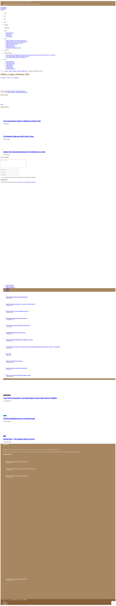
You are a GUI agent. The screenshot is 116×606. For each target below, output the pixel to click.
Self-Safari (8, 354)
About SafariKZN (10, 61)
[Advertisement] (13, 589)
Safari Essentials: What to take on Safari (14, 43)
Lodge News (8, 35)
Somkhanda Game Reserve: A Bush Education (16, 318)
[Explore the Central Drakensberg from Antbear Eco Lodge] (10, 149)
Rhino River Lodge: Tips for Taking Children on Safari (18, 375)
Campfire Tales (6, 27)
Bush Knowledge (9, 32)
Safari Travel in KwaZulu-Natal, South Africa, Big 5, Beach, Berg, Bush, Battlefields (21, 3)
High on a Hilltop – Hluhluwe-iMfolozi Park (17, 92)
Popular (7, 288)
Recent (7, 289)
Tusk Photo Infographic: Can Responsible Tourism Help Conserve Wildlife (30, 398)
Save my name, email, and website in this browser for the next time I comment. (19, 177)
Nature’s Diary (9, 34)
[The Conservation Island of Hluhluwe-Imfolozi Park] (10, 118)
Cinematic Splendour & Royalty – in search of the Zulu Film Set (20, 304)
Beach (5, 21)
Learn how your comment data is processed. (26, 182)
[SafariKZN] (3, 7)
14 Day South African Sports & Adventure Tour (16, 57)
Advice (5, 38)
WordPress (24, 599)
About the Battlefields (10, 68)
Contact (5, 604)
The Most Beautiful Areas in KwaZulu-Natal (19, 419)
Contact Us (5, 5)
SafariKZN (14, 599)
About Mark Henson (10, 62)
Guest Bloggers (9, 36)
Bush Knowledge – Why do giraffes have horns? (17, 311)
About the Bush (9, 66)
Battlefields (6, 24)
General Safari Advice (10, 46)
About (5, 59)
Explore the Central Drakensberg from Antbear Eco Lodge (24, 152)
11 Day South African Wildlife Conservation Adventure (17, 56)
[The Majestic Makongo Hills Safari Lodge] (10, 133)
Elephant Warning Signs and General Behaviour (16, 40)
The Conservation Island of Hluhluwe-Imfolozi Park (22, 121)
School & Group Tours (8, 52)
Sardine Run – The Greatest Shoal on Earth (18, 439)
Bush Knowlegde (7, 395)
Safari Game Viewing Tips (11, 44)
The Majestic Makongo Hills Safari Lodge (18, 136)
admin (3, 77)
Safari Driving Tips (10, 45)
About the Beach (9, 67)
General (5, 30)
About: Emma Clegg (10, 64)
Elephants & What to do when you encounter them (16, 41)
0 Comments (15, 77)
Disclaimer (5, 603)
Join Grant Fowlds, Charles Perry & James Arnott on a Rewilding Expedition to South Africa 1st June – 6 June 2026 (30, 55)
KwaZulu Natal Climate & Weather (13, 47)
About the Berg (9, 65)
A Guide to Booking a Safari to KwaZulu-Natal (16, 368)
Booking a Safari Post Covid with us (14, 361)
